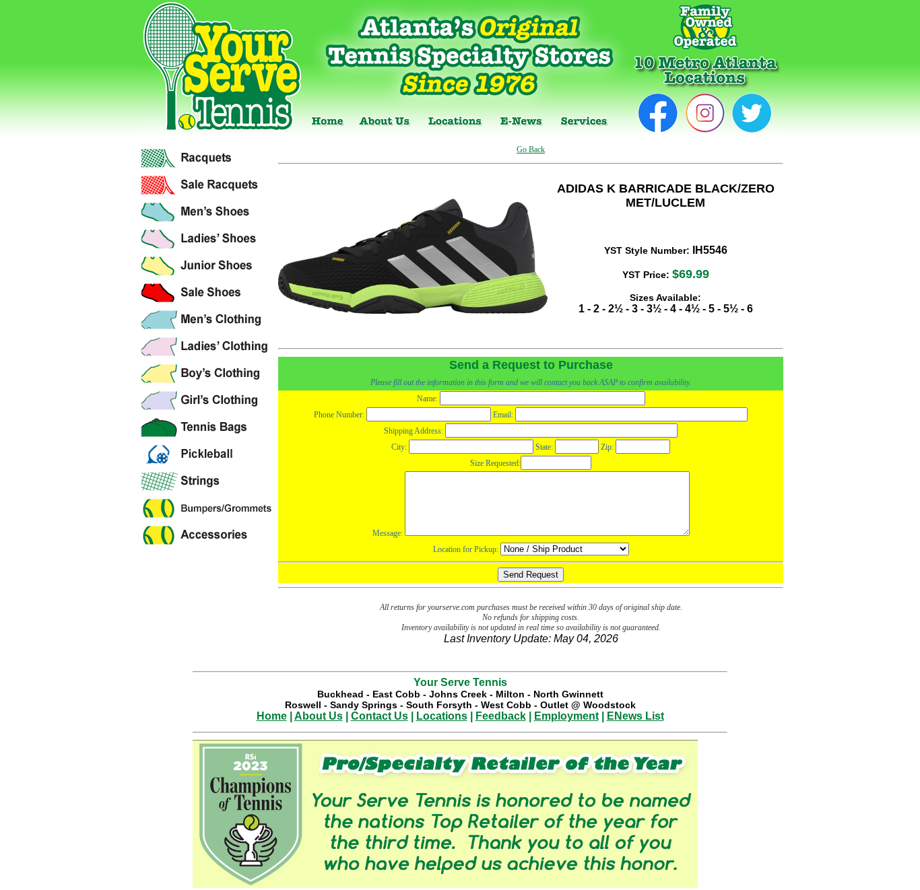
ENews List (635, 716)
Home (272, 716)
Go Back (531, 149)
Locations (441, 716)
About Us (318, 716)
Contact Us (379, 716)
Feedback (500, 716)
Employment (566, 716)
